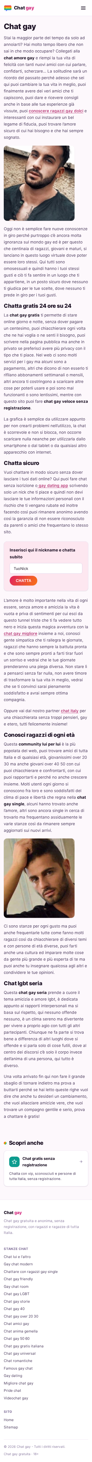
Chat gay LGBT (16, 1294)
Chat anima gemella (21, 1331)
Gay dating (13, 1375)
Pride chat (12, 1390)
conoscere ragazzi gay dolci (56, 110)
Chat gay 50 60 (16, 1338)
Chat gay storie (17, 1301)
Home (9, 1420)
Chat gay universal (20, 1353)
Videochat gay (16, 1398)
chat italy (70, 710)
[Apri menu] (83, 8)
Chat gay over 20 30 (21, 1316)
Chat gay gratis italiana (24, 1346)
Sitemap (11, 1427)
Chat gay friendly (18, 1279)
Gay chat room (16, 1286)
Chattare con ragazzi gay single (31, 1271)
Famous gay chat (18, 1368)
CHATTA (23, 581)
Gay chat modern (18, 1264)
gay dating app (53, 485)
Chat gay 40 (14, 1308)
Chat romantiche (18, 1360)
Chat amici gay (16, 1323)
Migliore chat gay (18, 1383)
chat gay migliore (20, 633)
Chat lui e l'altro (17, 1256)
